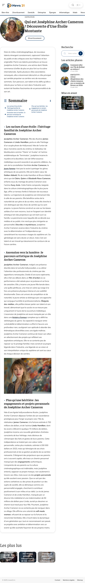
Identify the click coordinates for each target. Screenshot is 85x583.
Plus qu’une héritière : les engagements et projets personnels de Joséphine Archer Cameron (39, 109)
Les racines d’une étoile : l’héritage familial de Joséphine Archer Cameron (15, 108)
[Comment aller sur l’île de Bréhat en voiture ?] (65, 67)
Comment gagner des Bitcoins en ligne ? (8, 555)
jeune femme (9, 168)
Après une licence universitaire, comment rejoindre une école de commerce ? (72, 100)
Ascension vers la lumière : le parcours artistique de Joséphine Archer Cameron (16, 114)
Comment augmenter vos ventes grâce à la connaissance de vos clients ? (27, 555)
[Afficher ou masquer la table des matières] (39, 101)
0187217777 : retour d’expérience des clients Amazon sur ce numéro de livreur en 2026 (77, 79)
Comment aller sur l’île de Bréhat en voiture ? (77, 67)
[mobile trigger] (4, 5)
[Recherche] (72, 5)
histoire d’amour (19, 317)
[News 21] (16, 5)
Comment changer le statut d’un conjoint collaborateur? (47, 555)
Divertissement (35, 38)
